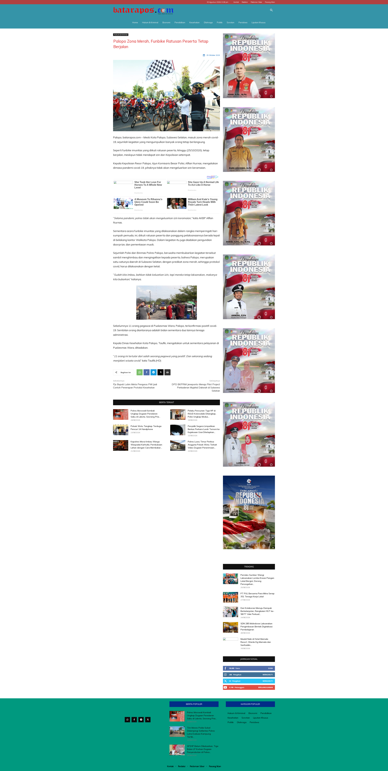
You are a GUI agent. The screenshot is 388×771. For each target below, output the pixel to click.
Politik (219, 22)
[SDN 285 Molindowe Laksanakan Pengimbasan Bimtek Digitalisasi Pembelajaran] (230, 627)
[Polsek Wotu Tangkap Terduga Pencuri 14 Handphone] (120, 430)
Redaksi (245, 2)
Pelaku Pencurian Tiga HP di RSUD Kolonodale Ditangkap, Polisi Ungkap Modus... (202, 413)
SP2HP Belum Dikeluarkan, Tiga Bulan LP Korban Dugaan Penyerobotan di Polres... (202, 749)
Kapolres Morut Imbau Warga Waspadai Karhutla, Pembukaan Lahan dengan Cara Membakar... (146, 444)
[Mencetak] (167, 372)
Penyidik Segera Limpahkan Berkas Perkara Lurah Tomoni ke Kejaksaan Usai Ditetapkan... (204, 429)
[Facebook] (147, 372)
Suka (270, 668)
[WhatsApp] (140, 372)
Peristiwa (243, 22)
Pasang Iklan (270, 2)
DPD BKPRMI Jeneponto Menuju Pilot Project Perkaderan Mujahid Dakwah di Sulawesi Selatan (196, 387)
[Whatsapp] (127, 719)
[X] (160, 372)
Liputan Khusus (259, 22)
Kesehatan (194, 22)
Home (135, 22)
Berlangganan (265, 687)
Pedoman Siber (256, 2)
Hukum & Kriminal (150, 22)
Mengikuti (268, 674)
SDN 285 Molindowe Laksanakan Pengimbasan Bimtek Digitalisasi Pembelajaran (257, 626)
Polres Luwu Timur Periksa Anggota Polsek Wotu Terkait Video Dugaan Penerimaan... (202, 444)
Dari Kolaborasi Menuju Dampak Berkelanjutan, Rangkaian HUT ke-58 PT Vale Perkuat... (257, 611)
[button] (271, 10)
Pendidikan (180, 22)
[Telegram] (154, 372)
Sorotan (230, 22)
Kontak (236, 2)
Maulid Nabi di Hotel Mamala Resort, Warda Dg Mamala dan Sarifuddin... (256, 642)
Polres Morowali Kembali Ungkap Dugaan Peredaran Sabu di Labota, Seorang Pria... (145, 413)
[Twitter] (148, 719)
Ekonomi (166, 22)
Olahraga (208, 22)
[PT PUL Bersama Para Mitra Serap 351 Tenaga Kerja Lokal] (230, 597)
